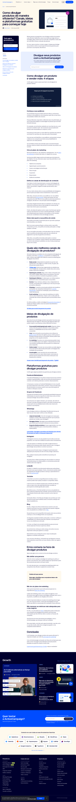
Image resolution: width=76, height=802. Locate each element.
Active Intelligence (7, 764)
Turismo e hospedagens (26, 770)
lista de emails (39, 197)
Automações (6, 665)
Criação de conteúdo (7, 770)
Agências (23, 779)
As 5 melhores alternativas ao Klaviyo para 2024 (17, 671)
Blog (3, 6)
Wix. (48, 510)
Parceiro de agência (61, 763)
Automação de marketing (8, 766)
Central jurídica (60, 785)
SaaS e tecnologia (24, 763)
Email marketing (6, 779)
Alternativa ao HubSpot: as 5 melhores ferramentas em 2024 (46, 698)
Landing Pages (6, 784)
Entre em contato (61, 775)
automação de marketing (49, 637)
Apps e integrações (7, 789)
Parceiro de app (60, 766)
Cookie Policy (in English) (31, 798)
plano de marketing (40, 590)
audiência (40, 255)
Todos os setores (24, 774)
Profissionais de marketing (26, 781)
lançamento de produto (54, 302)
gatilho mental (33, 335)
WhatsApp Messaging (7, 777)
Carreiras (59, 781)
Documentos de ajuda (43, 777)
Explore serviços (42, 783)
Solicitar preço (60, 771)
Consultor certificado (7, 791)
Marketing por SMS (7, 781)
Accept (40, 798)
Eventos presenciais (43, 768)
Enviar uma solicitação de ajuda (46, 779)
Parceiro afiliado (60, 764)
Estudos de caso (42, 763)
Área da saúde (24, 766)
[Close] (46, 798)
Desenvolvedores (24, 783)
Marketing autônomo (7, 762)
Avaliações (41, 764)
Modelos (41, 772)
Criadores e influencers (26, 772)
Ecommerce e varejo (25, 764)
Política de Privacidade (62, 783)
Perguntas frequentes (43, 766)
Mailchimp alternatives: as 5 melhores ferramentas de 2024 (46, 669)
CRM (4, 768)
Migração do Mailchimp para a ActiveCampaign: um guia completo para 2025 (46, 683)
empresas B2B (34, 473)
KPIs (42, 610)
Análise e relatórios (7, 772)
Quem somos (60, 779)
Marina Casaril (7, 28)
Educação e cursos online (26, 768)
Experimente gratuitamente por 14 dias (37, 646)
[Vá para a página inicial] (7, 2)
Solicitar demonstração (62, 773)
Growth (4, 55)
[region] (25, 798)
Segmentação (5, 782)
